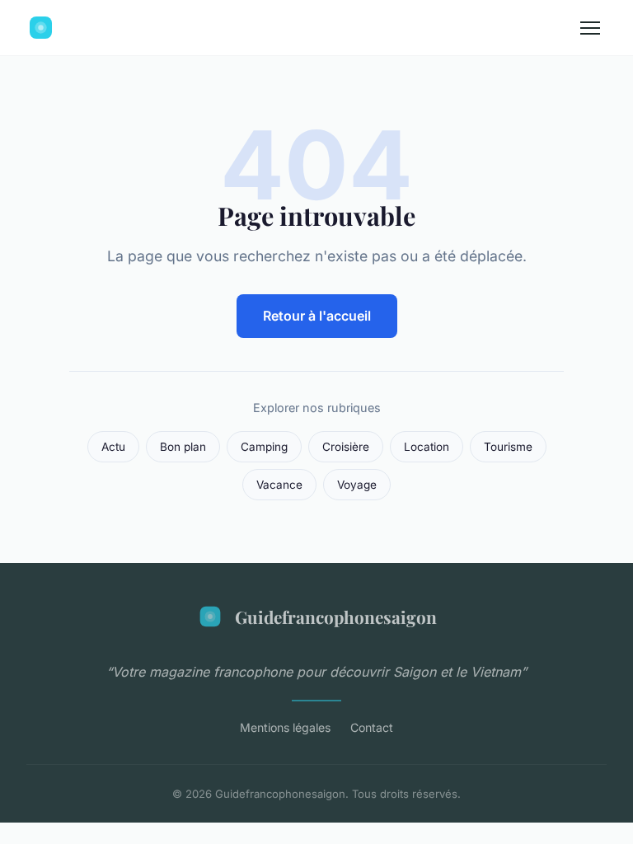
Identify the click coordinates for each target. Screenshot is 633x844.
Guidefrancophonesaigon (336, 616)
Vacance (279, 484)
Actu (113, 446)
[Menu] (590, 28)
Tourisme (508, 446)
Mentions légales (285, 727)
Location (426, 446)
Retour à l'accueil (317, 315)
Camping (264, 446)
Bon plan (183, 446)
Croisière (345, 446)
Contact (371, 727)
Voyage (357, 484)
